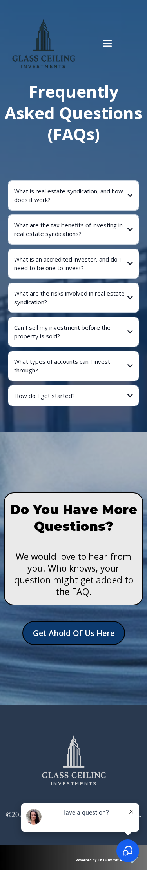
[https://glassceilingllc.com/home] (44, 44)
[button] (107, 44)
